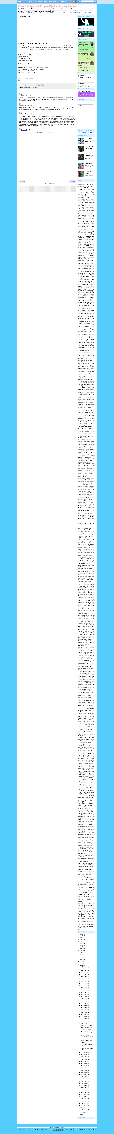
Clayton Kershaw (82, 323)
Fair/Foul (90, 410)
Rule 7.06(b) (85, 787)
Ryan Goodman (89, 806)
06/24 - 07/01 (84, 1054)
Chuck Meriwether (82, 321)
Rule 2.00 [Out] (90, 747)
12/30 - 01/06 (84, 968)
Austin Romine (90, 228)
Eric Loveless (80, 407)
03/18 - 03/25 (84, 1085)
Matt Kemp (80, 615)
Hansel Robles (90, 447)
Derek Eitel (90, 368)
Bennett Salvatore (84, 241)
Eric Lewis (91, 405)
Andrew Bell (82, 208)
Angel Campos (82, 215)
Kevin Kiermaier (87, 552)
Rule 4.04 (86, 763)
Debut (93, 366)
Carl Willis (88, 294)
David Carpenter (82, 358)
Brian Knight (86, 274)
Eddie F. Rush (90, 389)
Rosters (85, 723)
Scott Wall (85, 826)
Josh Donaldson (89, 536)
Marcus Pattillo (81, 589)
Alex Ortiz (87, 200)
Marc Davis (90, 587)
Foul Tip (82, 420)
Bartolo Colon (84, 234)
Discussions (91, 378)
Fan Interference (82, 412)
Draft (79, 386)
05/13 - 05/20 (84, 1068)
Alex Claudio (90, 199)
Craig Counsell (81, 336)
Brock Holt (86, 279)
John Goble (87, 518)
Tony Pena (81, 877)
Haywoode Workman (82, 449)
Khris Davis (88, 555)
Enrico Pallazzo (90, 402)
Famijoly (82, 75)
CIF (90, 289)
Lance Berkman (87, 566)
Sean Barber (81, 827)
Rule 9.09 (87, 800)
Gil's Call (82, 438)
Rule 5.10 (90, 774)
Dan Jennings (88, 344)
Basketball (91, 237)
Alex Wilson (88, 202)
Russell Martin (86, 803)
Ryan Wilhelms (82, 811)
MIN (83, 579)
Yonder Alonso (82, 924)
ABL (86, 184)
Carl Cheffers (82, 294)
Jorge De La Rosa (89, 531)
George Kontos (86, 433)
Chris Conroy (81, 313)
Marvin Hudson (82, 605)
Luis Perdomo (88, 576)
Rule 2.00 (90, 729)
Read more (85, 51)
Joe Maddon (84, 512)
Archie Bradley (89, 223)
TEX (83, 848)
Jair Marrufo (87, 470)
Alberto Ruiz (90, 197)
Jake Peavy (85, 473)
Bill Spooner (83, 245)
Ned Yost (89, 652)
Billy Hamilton (91, 247)
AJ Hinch (88, 186)
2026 (81, 935)
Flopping (80, 418)
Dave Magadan (82, 353)
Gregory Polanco (86, 442)
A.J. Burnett (80, 183)
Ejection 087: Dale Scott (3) (87, 1025)
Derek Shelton (81, 371)
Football (87, 418)
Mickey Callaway (82, 626)
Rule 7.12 (80, 790)
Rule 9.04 (85, 798)
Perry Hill (91, 681)
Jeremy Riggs (89, 497)
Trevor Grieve (80, 887)
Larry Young (87, 570)
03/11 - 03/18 (84, 1087)
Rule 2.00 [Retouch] (87, 750)
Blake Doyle (81, 249)
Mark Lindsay (88, 595)
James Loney (90, 476)
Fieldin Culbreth (90, 415)
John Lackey (88, 520)
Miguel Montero (90, 628)
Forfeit (93, 418)
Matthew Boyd (81, 618)
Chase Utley (85, 308)
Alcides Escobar (81, 199)
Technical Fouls (82, 852)
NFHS (79, 650)
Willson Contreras (90, 918)
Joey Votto (81, 515)
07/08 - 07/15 (84, 1023)
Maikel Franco (91, 581)
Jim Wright (88, 507)
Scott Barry (91, 819)
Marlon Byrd (82, 602)
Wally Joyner (87, 913)
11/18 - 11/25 (84, 981)
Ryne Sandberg (90, 811)
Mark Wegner (91, 600)
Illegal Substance (82, 462)
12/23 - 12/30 (84, 970)
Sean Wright (81, 831)
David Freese (90, 358)
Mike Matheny (88, 636)
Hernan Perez (80, 452)
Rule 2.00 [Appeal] (82, 731)
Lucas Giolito (81, 576)
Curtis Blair (90, 337)
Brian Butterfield (83, 271)
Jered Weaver (80, 496)
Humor (92, 454)
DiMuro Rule (86, 376)
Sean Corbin (90, 827)
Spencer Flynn (91, 837)
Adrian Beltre (86, 192)
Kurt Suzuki (85, 560)
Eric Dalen (88, 404)
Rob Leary (82, 705)
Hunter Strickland (82, 455)
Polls (91, 687)
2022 (81, 943)
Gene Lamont (87, 431)
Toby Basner (83, 866)
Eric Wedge (88, 407)
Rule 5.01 (80, 769)
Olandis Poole (81, 666)
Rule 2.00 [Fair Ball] (85, 737)
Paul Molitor (87, 676)
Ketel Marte (82, 549)
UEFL (25, 87)
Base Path (82, 236)
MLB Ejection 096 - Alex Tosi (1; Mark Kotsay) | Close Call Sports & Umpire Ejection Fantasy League (84, 78)
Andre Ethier (92, 207)
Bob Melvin (91, 253)
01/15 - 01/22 (84, 1105)
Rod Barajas (90, 713)
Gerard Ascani (84, 434)
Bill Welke (89, 245)
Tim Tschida (87, 863)
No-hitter (90, 662)
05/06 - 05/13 (84, 1070)
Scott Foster (90, 821)
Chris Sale (92, 316)
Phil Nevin (86, 686)
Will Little (84, 916)
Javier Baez (85, 484)
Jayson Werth (85, 486)
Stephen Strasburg (86, 840)
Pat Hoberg (82, 673)
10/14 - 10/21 (84, 992)
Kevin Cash (89, 549)
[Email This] (37, 85)
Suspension (90, 847)
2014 (81, 961)
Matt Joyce (90, 613)
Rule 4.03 (80, 763)
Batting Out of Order (84, 239)
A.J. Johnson (88, 183)
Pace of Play (91, 668)
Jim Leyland (90, 504)
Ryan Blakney (88, 805)
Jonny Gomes (81, 529)
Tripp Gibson (88, 887)
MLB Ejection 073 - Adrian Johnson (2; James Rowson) (89, 140)
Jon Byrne (88, 524)
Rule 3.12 (84, 760)
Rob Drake (91, 703)
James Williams (81, 479)
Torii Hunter (90, 879)
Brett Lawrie (88, 268)
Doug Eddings (90, 382)
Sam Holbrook (90, 818)
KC (83, 542)
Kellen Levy (87, 544)
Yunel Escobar (89, 926)
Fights (81, 417)
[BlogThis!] (39, 85)
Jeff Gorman (87, 489)
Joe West (92, 512)
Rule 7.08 (92, 787)
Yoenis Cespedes (91, 923)
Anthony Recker (90, 218)
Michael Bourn (91, 621)
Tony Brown (85, 876)
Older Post (72, 181)
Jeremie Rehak (88, 496)
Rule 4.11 (88, 766)
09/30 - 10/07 (84, 996)
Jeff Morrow (84, 492)
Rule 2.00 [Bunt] (82, 734)
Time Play (92, 864)
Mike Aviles (88, 629)
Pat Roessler (80, 674)
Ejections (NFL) (88, 397)
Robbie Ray (90, 707)
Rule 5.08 (92, 773)
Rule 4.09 (92, 765)
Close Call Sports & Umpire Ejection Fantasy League (47, 6)
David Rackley (85, 363)
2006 (81, 1114)
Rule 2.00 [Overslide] (82, 748)
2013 (81, 963)
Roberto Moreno (90, 708)
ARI (84, 187)
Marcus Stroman (90, 589)
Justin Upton (86, 541)
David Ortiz (80, 361)
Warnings (85, 915)
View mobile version (50, 183)
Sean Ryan (90, 829)
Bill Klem (87, 244)
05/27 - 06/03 (84, 1063)
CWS (90, 291)
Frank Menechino (91, 421)
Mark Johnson (90, 594)
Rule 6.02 (86, 777)
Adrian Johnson (88, 194)
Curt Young (84, 337)
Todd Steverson (82, 868)
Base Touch (91, 236)
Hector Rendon (90, 449)
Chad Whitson (84, 305)
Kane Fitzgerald (90, 542)
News (87, 655)
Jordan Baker (89, 529)
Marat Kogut (83, 587)
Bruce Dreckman (88, 281)
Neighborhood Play (82, 653)
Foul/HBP (89, 420)
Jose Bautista (88, 533)
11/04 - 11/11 (84, 985)
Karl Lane (80, 544)
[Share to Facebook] (43, 85)
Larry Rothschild (86, 568)
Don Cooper (90, 379)
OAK (81, 665)
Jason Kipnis (80, 483)
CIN (93, 289)
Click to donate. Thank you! (84, 91)
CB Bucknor (86, 287)
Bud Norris (91, 286)
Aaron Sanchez (87, 189)
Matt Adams (86, 607)
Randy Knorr (80, 697)
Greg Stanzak (87, 441)
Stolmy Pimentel (86, 845)
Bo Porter (87, 250)
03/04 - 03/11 (84, 1090)
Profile (79, 689)
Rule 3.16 (83, 761)
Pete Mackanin (81, 682)
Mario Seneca (80, 591)
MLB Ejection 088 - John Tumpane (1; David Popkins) (89, 148)
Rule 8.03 (92, 793)
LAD (81, 563)
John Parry (85, 521)
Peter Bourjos (80, 684)
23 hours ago (80, 81)
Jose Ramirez (85, 534)
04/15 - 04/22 (84, 1076)
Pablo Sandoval (84, 668)
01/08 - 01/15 (84, 1107)
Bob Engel (88, 252)
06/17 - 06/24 (84, 1057)
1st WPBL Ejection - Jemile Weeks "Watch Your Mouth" (83, 44)
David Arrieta (91, 356)
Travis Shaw (91, 882)
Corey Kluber (80, 332)
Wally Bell (80, 913)
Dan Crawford (87, 342)
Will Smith (91, 916)
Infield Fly (91, 462)
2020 (81, 948)
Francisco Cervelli (82, 421)
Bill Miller (92, 244)
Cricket (79, 337)
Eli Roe (88, 399)
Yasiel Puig (90, 921)
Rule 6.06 (82, 781)
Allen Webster (85, 207)
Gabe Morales (88, 426)
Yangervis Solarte (81, 921)
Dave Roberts (91, 355)
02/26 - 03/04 (84, 1092)
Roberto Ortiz (82, 710)
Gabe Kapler (81, 426)
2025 (81, 937)
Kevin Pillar (85, 553)
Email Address (81, 102)
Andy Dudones (82, 210)
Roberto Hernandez (81, 708)
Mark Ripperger (90, 599)
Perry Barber (85, 681)
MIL (79, 579)
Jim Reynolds (81, 505)
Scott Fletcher (83, 821)
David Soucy (86, 365)
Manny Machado (90, 586)
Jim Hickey (92, 502)
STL (79, 814)
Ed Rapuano (82, 389)
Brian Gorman (84, 273)
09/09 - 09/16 (84, 1003)
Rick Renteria (86, 702)
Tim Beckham (91, 858)
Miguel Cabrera (90, 626)
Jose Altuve (80, 533)
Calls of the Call (81, 292)
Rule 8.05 (87, 795)
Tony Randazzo (88, 877)
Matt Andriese (81, 608)
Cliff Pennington (81, 324)
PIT (93, 666)
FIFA (84, 410)
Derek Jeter (80, 369)
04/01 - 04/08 (84, 1081)
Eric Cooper (81, 404)
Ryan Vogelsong (91, 810)
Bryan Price (89, 283)
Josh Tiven (88, 537)
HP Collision (81, 446)
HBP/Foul (85, 444)
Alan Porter (81, 196)
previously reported (25, 53)
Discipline (85, 377)
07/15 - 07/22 (84, 1021)
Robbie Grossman (81, 707)
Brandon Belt (89, 260)
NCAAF (91, 648)
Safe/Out (80, 816)
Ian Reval (85, 458)
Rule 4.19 (90, 768)
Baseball (82, 237)
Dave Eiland (84, 352)
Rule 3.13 (89, 760)
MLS (93, 579)
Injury (81, 463)
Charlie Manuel (87, 307)
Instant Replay (90, 463)
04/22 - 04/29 (84, 1074)
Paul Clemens (87, 674)
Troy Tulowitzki (81, 889)
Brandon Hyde (81, 263)
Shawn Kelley (88, 835)
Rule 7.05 (87, 785)
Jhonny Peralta (85, 502)
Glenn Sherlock (81, 439)
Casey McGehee (88, 300)
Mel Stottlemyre (87, 620)
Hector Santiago (81, 450)
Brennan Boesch (89, 265)
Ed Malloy (92, 387)
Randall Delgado (89, 695)
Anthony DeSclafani (81, 218)
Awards (88, 229)
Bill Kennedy (81, 244)
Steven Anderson (85, 843)
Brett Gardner (81, 268)
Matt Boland (86, 610)
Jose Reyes (92, 534)
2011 (81, 1112)
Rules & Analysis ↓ (75, 12)
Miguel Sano (81, 629)
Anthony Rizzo (91, 220)
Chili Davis (87, 310)
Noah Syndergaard (81, 663)
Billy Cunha (85, 247)
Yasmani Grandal (82, 923)
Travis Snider (82, 884)
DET (79, 339)
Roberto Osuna (91, 710)
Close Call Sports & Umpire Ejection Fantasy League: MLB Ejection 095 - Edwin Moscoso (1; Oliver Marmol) (84, 86)
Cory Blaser (89, 332)
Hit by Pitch (89, 452)
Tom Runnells (87, 871)
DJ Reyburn (86, 339)
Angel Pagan (89, 216)
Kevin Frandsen (87, 550)
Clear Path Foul (90, 323)
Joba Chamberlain (86, 508)
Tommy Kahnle (81, 874)
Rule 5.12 (87, 776)
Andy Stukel (81, 213)
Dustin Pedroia (86, 386)
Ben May (92, 239)
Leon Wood (86, 571)
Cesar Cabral (82, 303)
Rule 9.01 (84, 797)
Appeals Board (84, 221)
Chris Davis (89, 313)
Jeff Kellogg (87, 491)
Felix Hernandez (81, 413)
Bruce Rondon (81, 282)
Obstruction (89, 665)
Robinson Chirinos (82, 713)
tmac (93, 927)
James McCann (81, 478)
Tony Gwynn (91, 876)
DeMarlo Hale (85, 366)
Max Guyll (88, 618)
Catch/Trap (91, 302)
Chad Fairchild (90, 303)
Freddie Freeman (89, 423)
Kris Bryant (83, 558)
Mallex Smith (86, 584)
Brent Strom (90, 266)
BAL (83, 231)
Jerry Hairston (80, 499)
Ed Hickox (84, 387)
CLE (81, 291)
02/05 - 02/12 (84, 1099)
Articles (92, 225)
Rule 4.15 (84, 768)
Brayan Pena (81, 265)
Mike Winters (89, 642)
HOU (91, 444)
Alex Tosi (81, 202)
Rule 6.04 (85, 779)
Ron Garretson (83, 716)
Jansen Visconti (88, 479)
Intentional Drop (82, 466)
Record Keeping (86, 698)
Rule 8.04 (82, 795)
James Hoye (81, 476)
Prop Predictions (88, 689)
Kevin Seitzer (82, 555)
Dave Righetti (83, 355)
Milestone (87, 644)
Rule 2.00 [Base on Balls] (87, 732)
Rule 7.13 (87, 790)
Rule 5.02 (85, 769)
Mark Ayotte (88, 591)
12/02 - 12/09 (84, 976)
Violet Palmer (84, 911)
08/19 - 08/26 (84, 1010)
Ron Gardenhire (90, 715)
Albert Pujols (81, 197)
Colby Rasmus (87, 329)
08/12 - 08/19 (84, 1012)
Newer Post (22, 181)
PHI (88, 666)
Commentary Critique (87, 331)
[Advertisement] (47, 29)
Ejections (84, 394)
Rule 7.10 (90, 789)
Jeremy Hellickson (81, 497)
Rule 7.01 (92, 782)
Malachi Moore (83, 582)
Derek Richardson (89, 369)
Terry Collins (84, 853)
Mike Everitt (89, 634)
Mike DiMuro (86, 632)
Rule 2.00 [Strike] (87, 753)
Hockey (79, 454)
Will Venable (81, 918)
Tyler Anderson (81, 890)
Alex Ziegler (85, 204)
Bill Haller (84, 242)
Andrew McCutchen (90, 208)
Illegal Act (90, 458)
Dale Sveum (86, 340)
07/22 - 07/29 (84, 1018)
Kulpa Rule (91, 558)
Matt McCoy (88, 615)
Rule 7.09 (82, 789)
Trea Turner (80, 885)
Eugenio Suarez (86, 409)
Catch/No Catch (82, 302)
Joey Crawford (91, 513)
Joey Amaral (83, 513)
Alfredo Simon (87, 205)
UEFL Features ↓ (51, 12)
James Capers (82, 475)
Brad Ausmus (90, 257)
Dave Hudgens (91, 352)
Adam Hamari (86, 191)
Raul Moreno (88, 697)
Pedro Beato (87, 679)
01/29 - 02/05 (84, 1101)
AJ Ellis (82, 186)
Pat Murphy (89, 673)
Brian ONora (86, 276)
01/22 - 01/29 (84, 1103)
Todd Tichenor (90, 868)
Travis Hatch (84, 882)
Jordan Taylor (80, 531)
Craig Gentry (90, 336)
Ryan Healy (80, 808)
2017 (81, 954)
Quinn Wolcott (82, 694)
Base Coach (91, 234)
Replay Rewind (86, 700)
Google (57, 1129)
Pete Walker (89, 682)
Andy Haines (91, 212)
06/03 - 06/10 (84, 1061)
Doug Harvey (83, 384)
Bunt (79, 287)
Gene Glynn (80, 431)
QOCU (80, 692)
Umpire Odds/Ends (32, 87)
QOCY (88, 692)
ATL (88, 187)
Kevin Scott (91, 553)
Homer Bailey (86, 454)
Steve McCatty (87, 842)
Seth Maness (84, 832)
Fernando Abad (90, 413)
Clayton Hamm (91, 321)
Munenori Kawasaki (89, 647)
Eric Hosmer (84, 405)
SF (91, 813)
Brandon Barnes (81, 260)
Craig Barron (90, 334)
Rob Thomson (89, 705)
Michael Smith (89, 624)
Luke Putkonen (86, 578)
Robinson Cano (91, 711)
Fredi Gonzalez (88, 425)
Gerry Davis (91, 436)
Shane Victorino (90, 834)
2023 (81, 941)
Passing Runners (83, 671)
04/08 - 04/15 (84, 1079)
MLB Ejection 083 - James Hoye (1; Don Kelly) (89, 157)
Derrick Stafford (84, 373)
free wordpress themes (58, 1130)
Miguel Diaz (82, 628)
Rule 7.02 (82, 784)
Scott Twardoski (87, 824)
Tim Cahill (81, 860)
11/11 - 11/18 (84, 983)
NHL (88, 650)
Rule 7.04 (80, 785)
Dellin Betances (83, 368)
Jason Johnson (89, 481)
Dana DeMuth (85, 345)
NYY (81, 652)
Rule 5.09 (82, 774)
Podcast (85, 687)
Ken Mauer (91, 545)
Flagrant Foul (89, 417)
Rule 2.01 (90, 755)
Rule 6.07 (88, 781)
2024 (81, 939)
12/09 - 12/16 (84, 974)
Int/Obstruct (87, 465)
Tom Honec (80, 871)
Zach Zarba (80, 927)
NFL (84, 650)
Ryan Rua (84, 810)
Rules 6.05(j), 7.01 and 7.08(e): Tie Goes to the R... (86, 1036)
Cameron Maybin (90, 292)
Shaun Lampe (80, 835)
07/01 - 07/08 (84, 1052)
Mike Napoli (89, 639)
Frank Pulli (81, 423)
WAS (90, 911)
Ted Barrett (91, 852)
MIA (91, 578)
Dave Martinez (91, 353)
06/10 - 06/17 (84, 1059)
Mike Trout (82, 642)
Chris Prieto (86, 316)
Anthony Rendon (82, 220)
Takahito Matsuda (86, 850)
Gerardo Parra (91, 434)
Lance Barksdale (82, 565)
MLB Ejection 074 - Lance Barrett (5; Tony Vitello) (89, 165)
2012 (81, 966)
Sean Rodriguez (82, 829)
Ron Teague (91, 718)
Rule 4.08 (86, 765)
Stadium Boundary (83, 839)
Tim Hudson (86, 860)
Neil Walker (91, 653)
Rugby (83, 724)
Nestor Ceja (80, 655)
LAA (93, 562)
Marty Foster (89, 604)
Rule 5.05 (87, 771)
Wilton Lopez (82, 919)
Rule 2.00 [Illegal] (86, 740)
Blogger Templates (92, 1129)
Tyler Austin (88, 890)
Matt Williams (88, 616)
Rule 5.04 (80, 771)
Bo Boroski (80, 250)
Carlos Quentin (87, 297)
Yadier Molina (90, 919)
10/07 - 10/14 (84, 994)
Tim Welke (84, 864)
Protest (79, 690)
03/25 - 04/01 (84, 1083)
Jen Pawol (90, 494)
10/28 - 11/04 (84, 987)
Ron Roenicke (83, 718)
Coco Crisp (85, 328)
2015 (81, 959)
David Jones (89, 360)
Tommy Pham (88, 874)
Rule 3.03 (92, 756)
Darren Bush (87, 350)
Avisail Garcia (81, 229)
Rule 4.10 (82, 766)
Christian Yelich (89, 319)
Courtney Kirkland (82, 334)
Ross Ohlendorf (87, 721)
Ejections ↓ (63, 12)
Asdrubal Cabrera (86, 226)
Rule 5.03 (91, 769)
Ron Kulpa (91, 716)
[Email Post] (35, 85)
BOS (88, 231)
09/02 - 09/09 (84, 1005)
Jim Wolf (80, 507)
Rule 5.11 (80, 776)
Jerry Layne (89, 499)
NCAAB (84, 648)
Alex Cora (80, 200)
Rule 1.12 (89, 726)
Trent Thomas (89, 885)
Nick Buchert (80, 658)
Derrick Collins (90, 371)
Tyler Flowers (85, 892)
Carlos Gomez (86, 295)
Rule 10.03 (83, 729)
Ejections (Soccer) (81, 399)
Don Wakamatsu (91, 381)
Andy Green (83, 212)
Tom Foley (82, 869)
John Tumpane (88, 523)
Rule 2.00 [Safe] (81, 752)
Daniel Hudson (87, 347)
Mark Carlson (86, 592)
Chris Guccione (85, 315)
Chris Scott (82, 318)
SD (81, 813)
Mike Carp (87, 631)
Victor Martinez (81, 910)
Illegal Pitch (89, 460)
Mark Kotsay (80, 595)
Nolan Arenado (90, 663)
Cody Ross (80, 329)
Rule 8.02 (85, 794)
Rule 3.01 (85, 756)
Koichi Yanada (87, 557)
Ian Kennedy (88, 457)
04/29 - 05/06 (84, 1072)
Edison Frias (90, 390)
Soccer (84, 837)
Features (91, 412)
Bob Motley (82, 255)
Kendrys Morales (82, 547)
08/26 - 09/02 (84, 1007)
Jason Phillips (87, 483)
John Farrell (85, 517)
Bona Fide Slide (90, 255)
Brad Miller (83, 258)
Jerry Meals (80, 500)
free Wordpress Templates (81, 1129)
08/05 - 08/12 (84, 1014)
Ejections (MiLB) (82, 396)
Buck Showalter (90, 284)
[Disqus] (47, 113)
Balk (93, 231)
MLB (88, 579)
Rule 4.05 (92, 763)
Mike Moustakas (82, 637)
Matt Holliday (84, 613)
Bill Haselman (90, 242)
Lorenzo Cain (91, 574)
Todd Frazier (91, 866)
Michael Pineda (90, 623)
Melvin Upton (84, 621)
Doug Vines (90, 384)
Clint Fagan (89, 324)
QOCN (88, 690)
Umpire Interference (84, 897)
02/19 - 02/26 (84, 1094)
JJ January (89, 468)
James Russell (90, 478)
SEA (86, 813)
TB (78, 848)
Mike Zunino (80, 644)
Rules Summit (88, 802)
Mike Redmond (81, 641)
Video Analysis (90, 910)
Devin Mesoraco (87, 374)
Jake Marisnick (87, 471)
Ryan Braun (81, 806)
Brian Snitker (86, 278)
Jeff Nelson (91, 492)
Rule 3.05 (81, 758)
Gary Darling (91, 428)
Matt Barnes (88, 608)
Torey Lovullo (81, 879)
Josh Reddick (81, 537)
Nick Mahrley (87, 660)
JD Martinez (83, 468)
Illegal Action (81, 460)
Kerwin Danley (90, 547)
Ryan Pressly (87, 808)
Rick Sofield (84, 703)
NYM (93, 650)
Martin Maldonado (90, 602)
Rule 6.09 (84, 782)
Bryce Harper (81, 284)
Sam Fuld (84, 818)
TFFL (87, 848)
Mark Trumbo (83, 600)
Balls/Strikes (84, 233)
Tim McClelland (84, 861)
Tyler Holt (91, 892)
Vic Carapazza (88, 908)
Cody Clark (91, 328)
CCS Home (22, 12)
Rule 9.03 (80, 798)
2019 (81, 950)
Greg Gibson (89, 439)
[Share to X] (41, 85)
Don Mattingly (81, 381)
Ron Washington (84, 719)
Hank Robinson (81, 447)
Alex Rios (92, 200)
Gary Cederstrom (82, 428)
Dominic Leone (83, 379)
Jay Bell (91, 484)
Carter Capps (87, 299)
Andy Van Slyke (89, 213)
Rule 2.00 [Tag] (81, 755)
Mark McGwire (84, 597)
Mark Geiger (83, 594)
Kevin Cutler (80, 550)
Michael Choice (82, 623)
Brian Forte (91, 271)
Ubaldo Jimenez (89, 896)
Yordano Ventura (90, 924)
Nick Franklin (87, 658)
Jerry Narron (88, 500)
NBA (79, 649)
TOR (93, 848)
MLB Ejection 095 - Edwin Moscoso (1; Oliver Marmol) (83, 63)
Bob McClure (84, 253)
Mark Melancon (91, 597)
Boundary (82, 257)
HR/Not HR (89, 446)
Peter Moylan (88, 684)
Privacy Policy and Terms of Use (57, 1127)
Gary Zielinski (83, 429)
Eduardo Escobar (81, 392)
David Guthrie (81, 360)
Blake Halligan (89, 249)
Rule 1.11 (83, 726)
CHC (85, 289)
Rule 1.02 (88, 724)
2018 (81, 952)
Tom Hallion (89, 869)
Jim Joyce (81, 504)
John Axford (88, 515)
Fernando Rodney (81, 415)
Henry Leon (90, 450)
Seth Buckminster (90, 831)
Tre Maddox (90, 884)
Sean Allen (91, 826)
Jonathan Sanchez (88, 528)
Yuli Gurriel (82, 926)
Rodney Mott (81, 715)
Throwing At (91, 856)
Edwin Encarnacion (90, 392)
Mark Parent (81, 599)
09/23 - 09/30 (84, 999)
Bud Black (83, 286)
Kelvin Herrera (85, 545)
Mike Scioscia (91, 641)
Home (47, 181)
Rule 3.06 (88, 758)
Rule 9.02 (90, 797)
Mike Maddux (80, 636)
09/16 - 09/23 (84, 1001)
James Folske (90, 475)
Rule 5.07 (85, 773)
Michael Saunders (81, 624)
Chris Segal (89, 318)
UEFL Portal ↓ (89, 12)
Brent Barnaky (81, 266)
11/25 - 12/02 (84, 979)
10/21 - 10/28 (84, 990)
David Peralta (87, 361)
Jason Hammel (81, 481)
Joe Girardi (87, 510)
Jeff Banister (88, 487)
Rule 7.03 (89, 784)
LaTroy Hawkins (89, 563)
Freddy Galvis (80, 425)
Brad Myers (90, 258)
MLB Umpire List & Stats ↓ (35, 12)
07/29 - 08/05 (84, 1016)
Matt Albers (92, 607)
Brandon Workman (90, 263)
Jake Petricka (91, 473)
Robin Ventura (82, 711)
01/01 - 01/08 (84, 1110)
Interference (91, 467)
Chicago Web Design (69, 1129)
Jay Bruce (80, 486)
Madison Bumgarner (83, 581)
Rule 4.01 (90, 761)
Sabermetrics (88, 814)
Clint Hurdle (81, 326)
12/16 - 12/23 (84, 972)
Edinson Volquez (81, 390)
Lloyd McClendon (90, 573)
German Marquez (82, 436)
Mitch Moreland (87, 645)
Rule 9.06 (80, 800)
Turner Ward (90, 889)
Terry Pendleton (88, 855)
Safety (88, 816)
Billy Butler (80, 247)
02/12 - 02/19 (84, 1096)
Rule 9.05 (90, 798)
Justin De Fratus (86, 539)
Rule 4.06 (81, 765)
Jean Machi (92, 486)
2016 (81, 957)
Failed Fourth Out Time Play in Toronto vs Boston (89, 173)
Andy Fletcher (90, 210)
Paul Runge (87, 678)
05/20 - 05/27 (84, 1065)
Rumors (79, 803)
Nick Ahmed (85, 657)
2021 (81, 946)
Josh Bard (81, 536)
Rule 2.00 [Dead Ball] (89, 735)
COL (86, 291)
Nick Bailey (91, 657)
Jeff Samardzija (83, 494)
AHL (90, 184)
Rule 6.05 (92, 779)
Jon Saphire (85, 526)
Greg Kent (80, 441)
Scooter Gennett (83, 819)
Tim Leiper (92, 860)
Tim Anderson (84, 858)
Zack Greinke (87, 927)
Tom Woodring (88, 872)
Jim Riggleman (90, 505)
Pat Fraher (92, 671)
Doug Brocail (82, 382)
